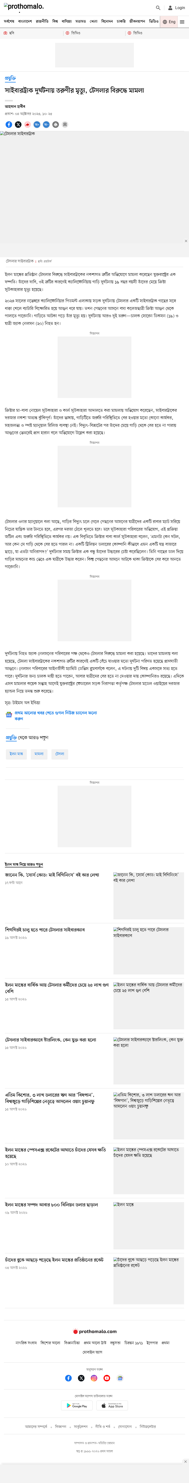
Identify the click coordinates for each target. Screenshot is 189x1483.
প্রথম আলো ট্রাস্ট (95, 1343)
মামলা (39, 754)
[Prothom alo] (25, 8)
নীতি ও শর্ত (102, 1427)
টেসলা (59, 754)
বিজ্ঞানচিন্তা (72, 1343)
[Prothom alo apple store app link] (112, 1406)
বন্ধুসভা (115, 1343)
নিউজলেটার (148, 1427)
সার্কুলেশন (81, 1427)
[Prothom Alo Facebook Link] (70, 1379)
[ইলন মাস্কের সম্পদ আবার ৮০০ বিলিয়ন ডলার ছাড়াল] (148, 1225)
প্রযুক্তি (10, 78)
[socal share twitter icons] (19, 127)
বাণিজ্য (67, 21)
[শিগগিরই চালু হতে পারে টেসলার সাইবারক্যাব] (148, 950)
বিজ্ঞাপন (60, 1427)
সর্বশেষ (9, 21)
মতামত (81, 21)
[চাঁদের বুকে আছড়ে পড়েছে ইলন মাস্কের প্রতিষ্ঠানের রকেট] (148, 1280)
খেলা (93, 21)
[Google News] (120, 1379)
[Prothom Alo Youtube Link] (109, 1379)
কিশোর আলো (50, 1343)
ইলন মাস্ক (16, 754)
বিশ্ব (55, 21)
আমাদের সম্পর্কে (36, 1427)
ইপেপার (152, 1343)
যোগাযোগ (125, 1427)
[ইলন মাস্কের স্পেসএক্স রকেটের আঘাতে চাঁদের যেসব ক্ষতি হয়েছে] (148, 1170)
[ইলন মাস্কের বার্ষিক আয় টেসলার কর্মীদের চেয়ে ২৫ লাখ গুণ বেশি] (148, 1005)
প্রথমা (166, 1343)
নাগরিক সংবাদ (26, 1343)
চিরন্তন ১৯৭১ (134, 1343)
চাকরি (121, 21)
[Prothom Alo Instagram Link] (96, 1379)
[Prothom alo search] (158, 8)
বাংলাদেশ (25, 21)
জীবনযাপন (137, 21)
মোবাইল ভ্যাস (92, 1352)
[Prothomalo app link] (77, 1406)
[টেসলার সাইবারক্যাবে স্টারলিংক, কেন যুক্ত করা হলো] (148, 1060)
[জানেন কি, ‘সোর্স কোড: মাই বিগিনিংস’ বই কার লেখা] (148, 895)
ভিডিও (153, 21)
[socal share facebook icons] (9, 127)
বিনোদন (107, 21)
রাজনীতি (42, 21)
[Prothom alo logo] (94, 1333)
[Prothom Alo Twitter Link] (83, 1379)
